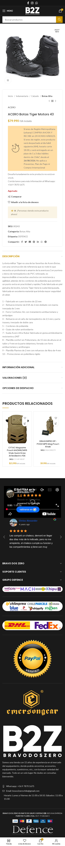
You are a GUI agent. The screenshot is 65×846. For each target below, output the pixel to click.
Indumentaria (22, 96)
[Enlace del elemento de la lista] (32, 786)
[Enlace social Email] (30, 242)
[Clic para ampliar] (8, 80)
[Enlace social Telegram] (46, 242)
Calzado (35, 96)
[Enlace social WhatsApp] (36, 3)
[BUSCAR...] (59, 19)
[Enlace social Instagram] (32, 3)
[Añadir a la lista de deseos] (25, 418)
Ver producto (25, 423)
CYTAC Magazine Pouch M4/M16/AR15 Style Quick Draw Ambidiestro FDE (17, 451)
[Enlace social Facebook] (28, 3)
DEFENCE (23, 236)
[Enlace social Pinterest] (34, 242)
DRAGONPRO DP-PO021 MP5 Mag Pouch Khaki (48, 444)
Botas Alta (47, 96)
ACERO (12, 107)
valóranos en (26, 509)
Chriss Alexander (28, 520)
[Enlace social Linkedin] (38, 242)
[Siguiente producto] (55, 101)
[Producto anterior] (49, 101)
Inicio (10, 96)
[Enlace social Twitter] (26, 242)
